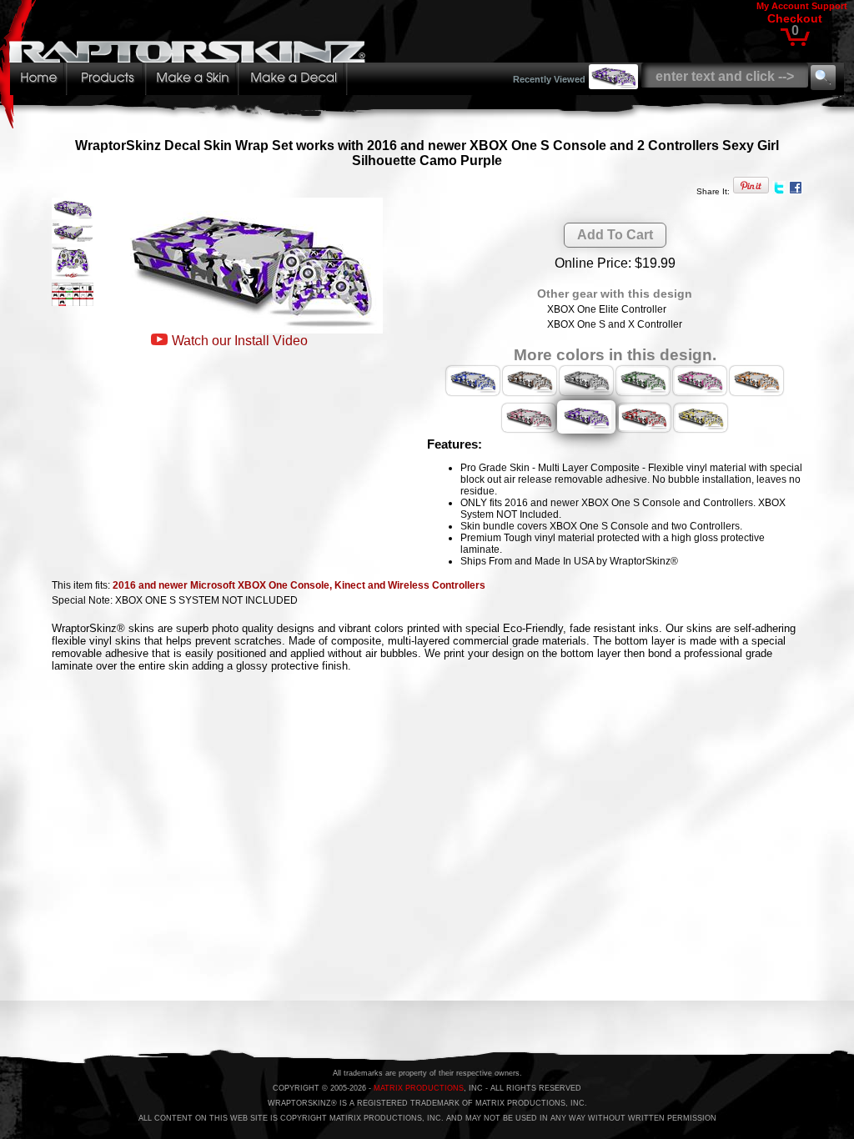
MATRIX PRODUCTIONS (419, 1088)
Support (829, 6)
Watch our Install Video (240, 341)
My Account (782, 6)
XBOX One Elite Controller (606, 309)
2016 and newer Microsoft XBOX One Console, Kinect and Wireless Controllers (299, 585)
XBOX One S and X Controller (614, 324)
